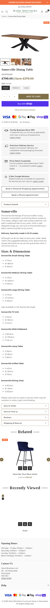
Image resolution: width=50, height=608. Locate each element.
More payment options (25, 109)
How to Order (10, 406)
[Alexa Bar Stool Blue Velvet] (25, 454)
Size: (6, 83)
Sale (46, 22)
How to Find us (11, 412)
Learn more (15, 137)
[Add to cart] (25, 468)
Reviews (7, 417)
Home (4, 16)
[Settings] (42, 11)
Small (5, 88)
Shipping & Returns (13, 423)
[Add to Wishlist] (20, 468)
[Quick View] (30, 468)
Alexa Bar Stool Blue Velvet (25, 474)
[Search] (6, 11)
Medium (16, 88)
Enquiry (26, 122)
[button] (46, 11)
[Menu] (2, 11)
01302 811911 (26, 7)
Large (26, 88)
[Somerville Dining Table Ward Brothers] (5, 62)
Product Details (11, 204)
